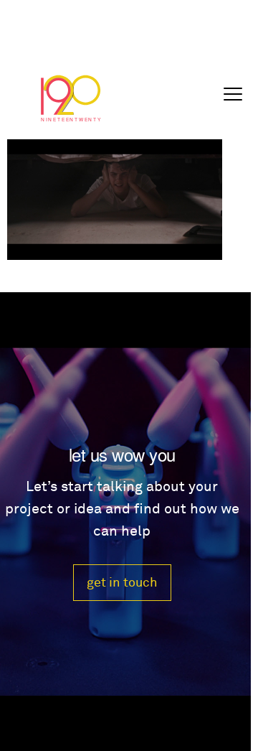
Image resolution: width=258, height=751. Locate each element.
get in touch (122, 582)
